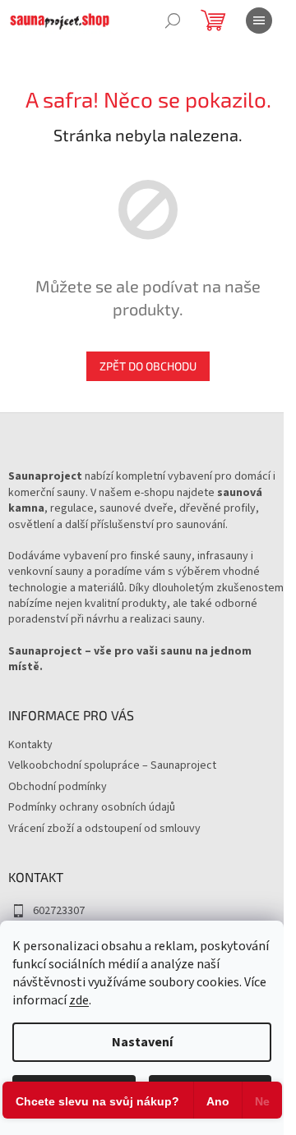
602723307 (59, 911)
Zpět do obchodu (148, 366)
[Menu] (259, 20)
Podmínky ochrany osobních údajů (91, 807)
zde (79, 1000)
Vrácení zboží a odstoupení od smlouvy (104, 828)
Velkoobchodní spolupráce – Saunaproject (112, 765)
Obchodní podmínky (57, 787)
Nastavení (142, 1042)
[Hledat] (172, 20)
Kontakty (30, 745)
